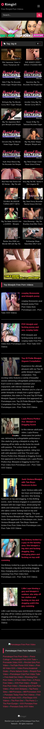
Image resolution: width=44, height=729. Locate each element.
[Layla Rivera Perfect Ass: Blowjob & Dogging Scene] (10, 436)
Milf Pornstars (15, 692)
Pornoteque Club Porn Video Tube (25, 674)
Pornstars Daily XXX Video (22, 706)
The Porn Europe (10, 704)
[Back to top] (36, 721)
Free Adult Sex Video (14, 677)
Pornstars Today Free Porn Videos (19, 695)
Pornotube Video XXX (12, 662)
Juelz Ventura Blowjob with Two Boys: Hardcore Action (32, 482)
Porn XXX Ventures (18, 689)
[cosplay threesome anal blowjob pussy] (10, 310)
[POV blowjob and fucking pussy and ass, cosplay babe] (10, 341)
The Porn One (17, 701)
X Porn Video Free (23, 680)
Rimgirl (10, 4)
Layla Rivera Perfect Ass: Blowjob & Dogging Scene (31, 422)
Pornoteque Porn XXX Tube (24, 659)
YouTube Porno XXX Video (22, 665)
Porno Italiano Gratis (19, 671)
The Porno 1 (30, 701)
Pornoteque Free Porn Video (15, 656)
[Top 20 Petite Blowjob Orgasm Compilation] (10, 375)
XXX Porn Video (22, 683)
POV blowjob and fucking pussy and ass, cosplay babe (30, 327)
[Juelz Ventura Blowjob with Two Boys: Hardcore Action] (10, 496)
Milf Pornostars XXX (32, 692)
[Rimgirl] (22, 716)
